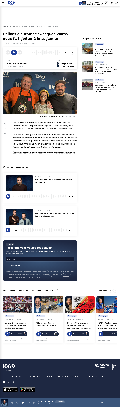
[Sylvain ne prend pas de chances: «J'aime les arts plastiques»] (19, 217)
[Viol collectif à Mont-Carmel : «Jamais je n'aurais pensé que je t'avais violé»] (87, 48)
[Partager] (72, 52)
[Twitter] (5, 128)
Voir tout (103, 290)
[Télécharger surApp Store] (10, 390)
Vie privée (22, 376)
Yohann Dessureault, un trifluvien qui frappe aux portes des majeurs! (16, 325)
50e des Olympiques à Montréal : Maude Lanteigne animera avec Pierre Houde (78, 325)
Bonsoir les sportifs (95, 4)
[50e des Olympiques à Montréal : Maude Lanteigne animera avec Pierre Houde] (80, 304)
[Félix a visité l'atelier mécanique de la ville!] (48, 304)
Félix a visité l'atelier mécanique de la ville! (46, 324)
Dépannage (31, 376)
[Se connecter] (116, 3)
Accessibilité (55, 376)
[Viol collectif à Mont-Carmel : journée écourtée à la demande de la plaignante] (87, 66)
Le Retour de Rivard (16, 63)
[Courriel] (5, 133)
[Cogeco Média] (102, 368)
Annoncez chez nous (96, 376)
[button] (11, 402)
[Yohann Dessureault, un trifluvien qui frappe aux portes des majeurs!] (17, 304)
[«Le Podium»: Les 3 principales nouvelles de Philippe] (19, 183)
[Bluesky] (8, 382)
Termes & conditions (10, 376)
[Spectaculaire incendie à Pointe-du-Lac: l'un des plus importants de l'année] (87, 84)
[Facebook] (5, 123)
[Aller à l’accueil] (11, 4)
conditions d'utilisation (29, 277)
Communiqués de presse (70, 376)
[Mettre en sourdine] (101, 402)
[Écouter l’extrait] (14, 52)
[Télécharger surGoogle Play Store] (27, 390)
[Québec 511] (114, 369)
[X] (13, 382)
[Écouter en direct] (80, 3)
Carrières (84, 376)
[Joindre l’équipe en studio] (106, 3)
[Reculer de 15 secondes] (8, 52)
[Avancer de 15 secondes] (20, 52)
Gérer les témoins (43, 376)
